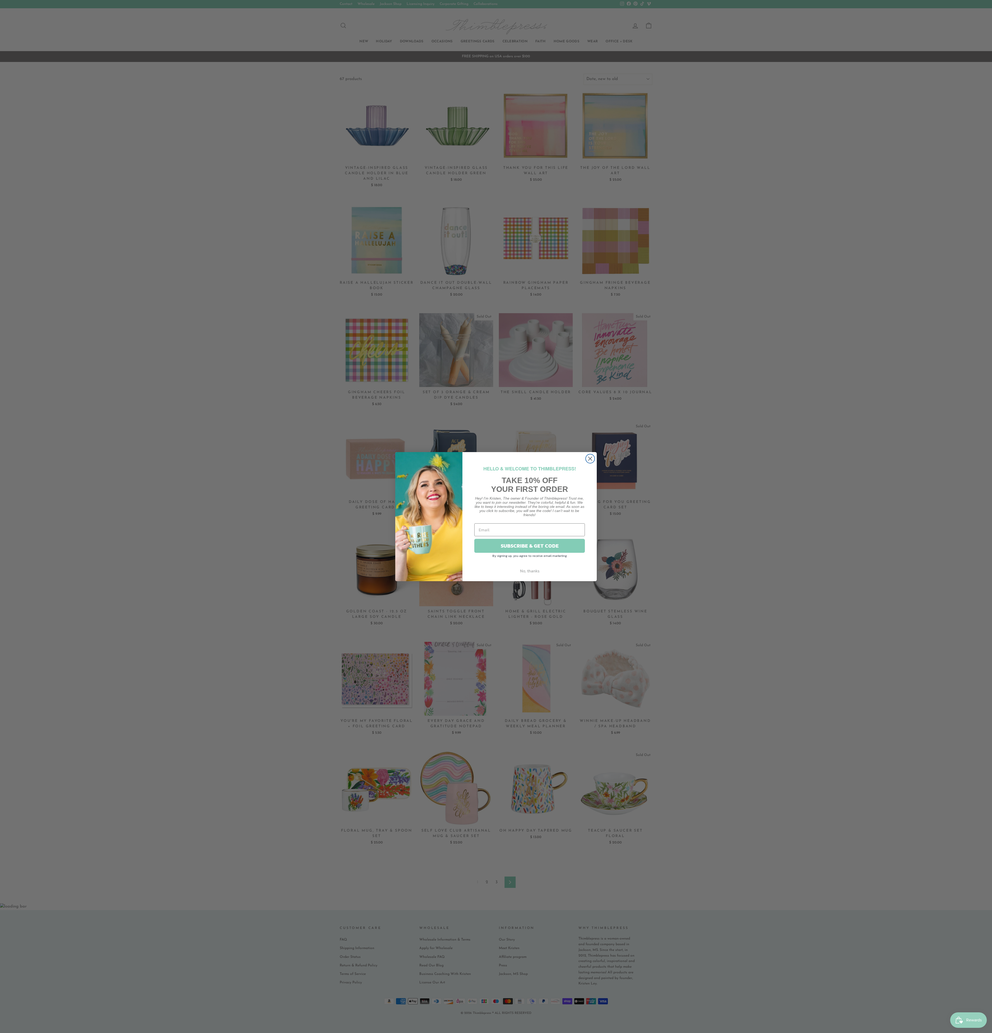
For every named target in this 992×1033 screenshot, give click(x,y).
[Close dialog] (590, 458)
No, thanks (529, 571)
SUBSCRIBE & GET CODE (530, 546)
